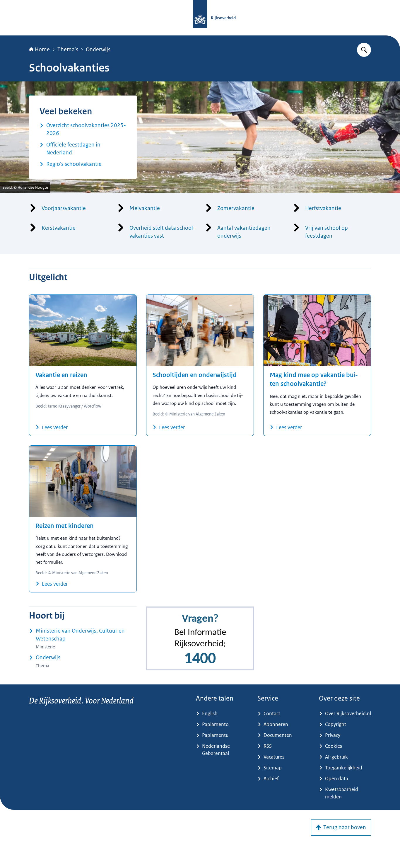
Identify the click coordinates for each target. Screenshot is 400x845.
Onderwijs (98, 49)
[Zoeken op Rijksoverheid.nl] (364, 50)
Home (42, 49)
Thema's (67, 49)
